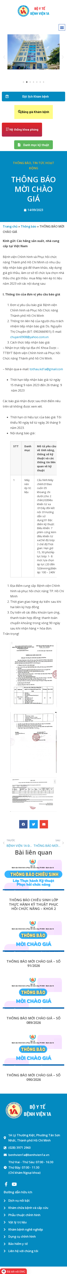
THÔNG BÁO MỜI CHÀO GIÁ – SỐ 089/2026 (33, 1020)
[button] (62, 27)
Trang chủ (10, 226)
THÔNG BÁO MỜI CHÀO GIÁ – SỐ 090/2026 (33, 1077)
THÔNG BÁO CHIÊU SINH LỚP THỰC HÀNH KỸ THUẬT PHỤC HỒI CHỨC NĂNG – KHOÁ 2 (33, 904)
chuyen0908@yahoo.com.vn (29, 337)
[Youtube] (14, 1184)
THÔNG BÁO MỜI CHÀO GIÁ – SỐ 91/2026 (33, 963)
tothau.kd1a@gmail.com (46, 369)
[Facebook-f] (6, 1184)
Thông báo (22, 163)
